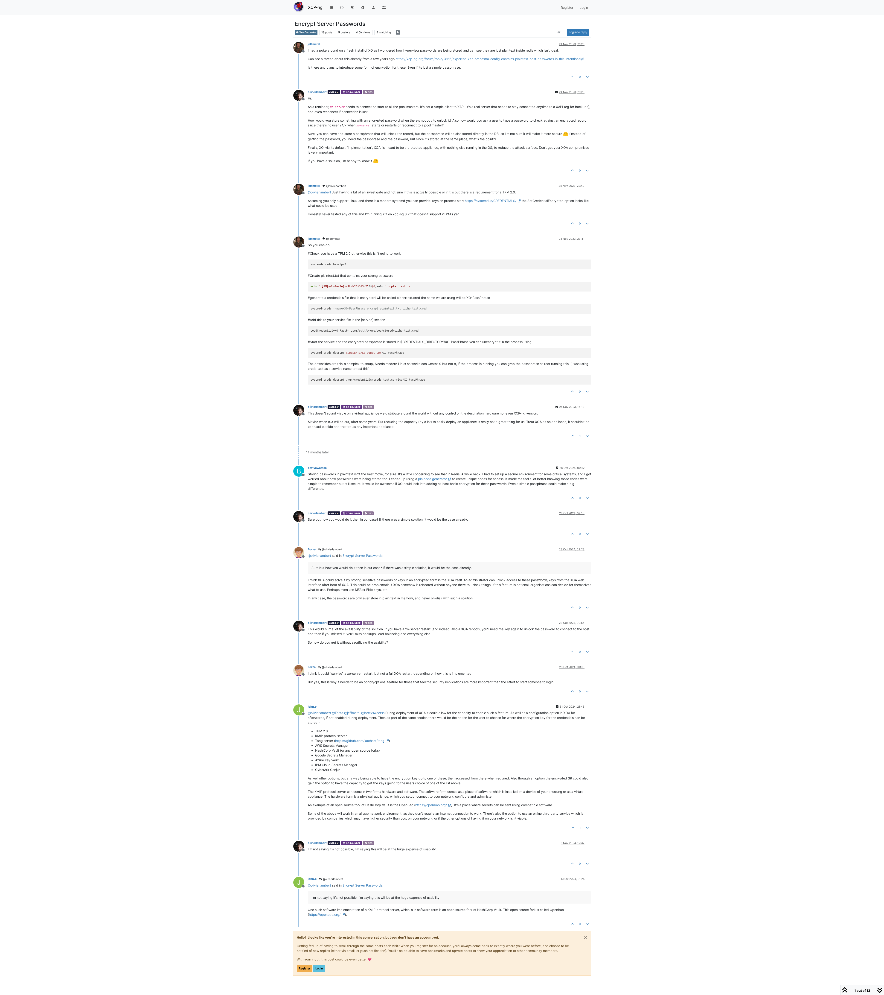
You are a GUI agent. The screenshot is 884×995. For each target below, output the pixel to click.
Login (319, 968)
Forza (312, 549)
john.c (312, 706)
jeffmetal (314, 44)
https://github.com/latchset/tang (359, 741)
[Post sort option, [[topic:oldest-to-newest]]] (559, 32)
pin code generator (432, 479)
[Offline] (300, 47)
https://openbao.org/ (431, 805)
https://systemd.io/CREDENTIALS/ (490, 201)
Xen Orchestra (307, 32)
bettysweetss (317, 468)
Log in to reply (578, 32)
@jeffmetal (333, 238)
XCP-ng (315, 7)
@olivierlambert (336, 186)
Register (304, 968)
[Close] (585, 937)
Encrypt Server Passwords (362, 555)
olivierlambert (317, 92)
